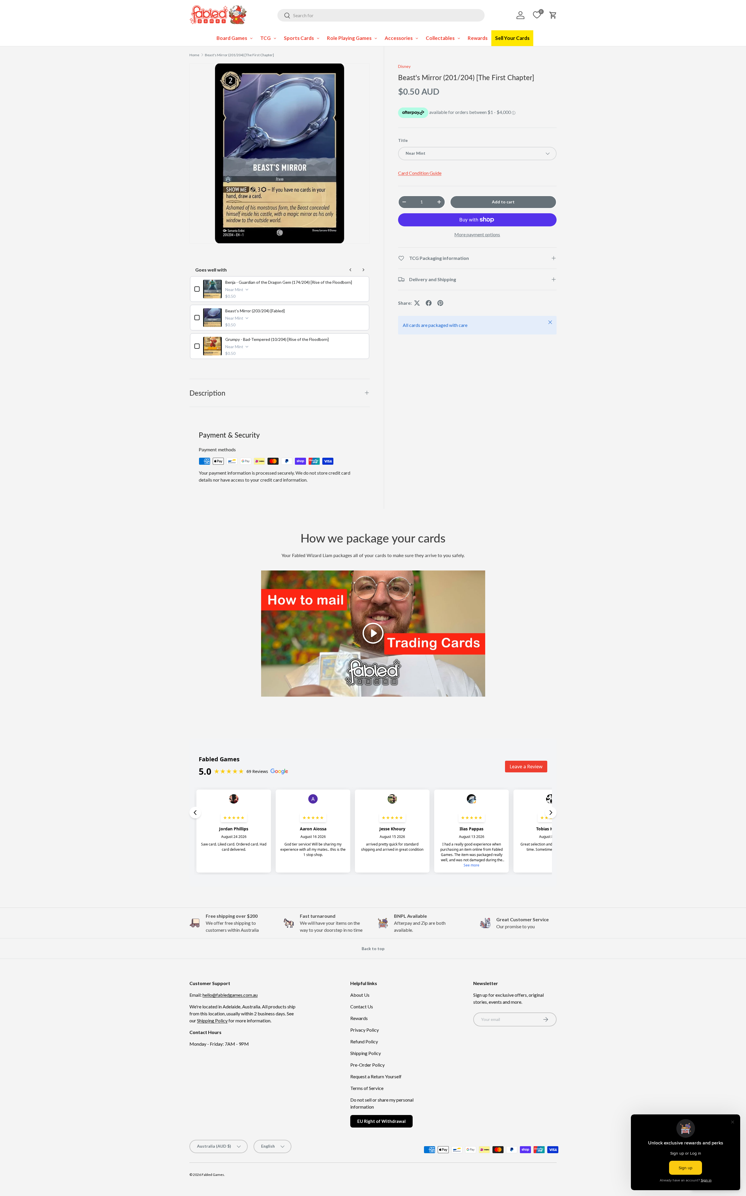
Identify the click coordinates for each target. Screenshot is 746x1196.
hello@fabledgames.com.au (230, 995)
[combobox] (381, 15)
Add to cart (503, 201)
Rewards (359, 1018)
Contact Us (361, 1006)
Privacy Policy (364, 1030)
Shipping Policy (212, 1020)
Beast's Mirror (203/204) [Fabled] (255, 310)
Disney (404, 66)
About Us (360, 995)
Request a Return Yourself (376, 1076)
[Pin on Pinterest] (440, 303)
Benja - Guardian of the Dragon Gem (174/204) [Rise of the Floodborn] (288, 282)
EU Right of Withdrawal (381, 1121)
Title (403, 140)
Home (194, 55)
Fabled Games (213, 1174)
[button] (553, 15)
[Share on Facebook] (428, 303)
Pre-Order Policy (367, 1065)
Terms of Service (366, 1088)
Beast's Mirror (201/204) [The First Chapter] (239, 55)
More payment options (477, 234)
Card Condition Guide (419, 173)
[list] (280, 153)
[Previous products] (350, 270)
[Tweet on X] (417, 303)
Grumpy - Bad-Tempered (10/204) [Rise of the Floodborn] (277, 339)
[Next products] (363, 270)
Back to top (373, 948)
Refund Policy (364, 1041)
